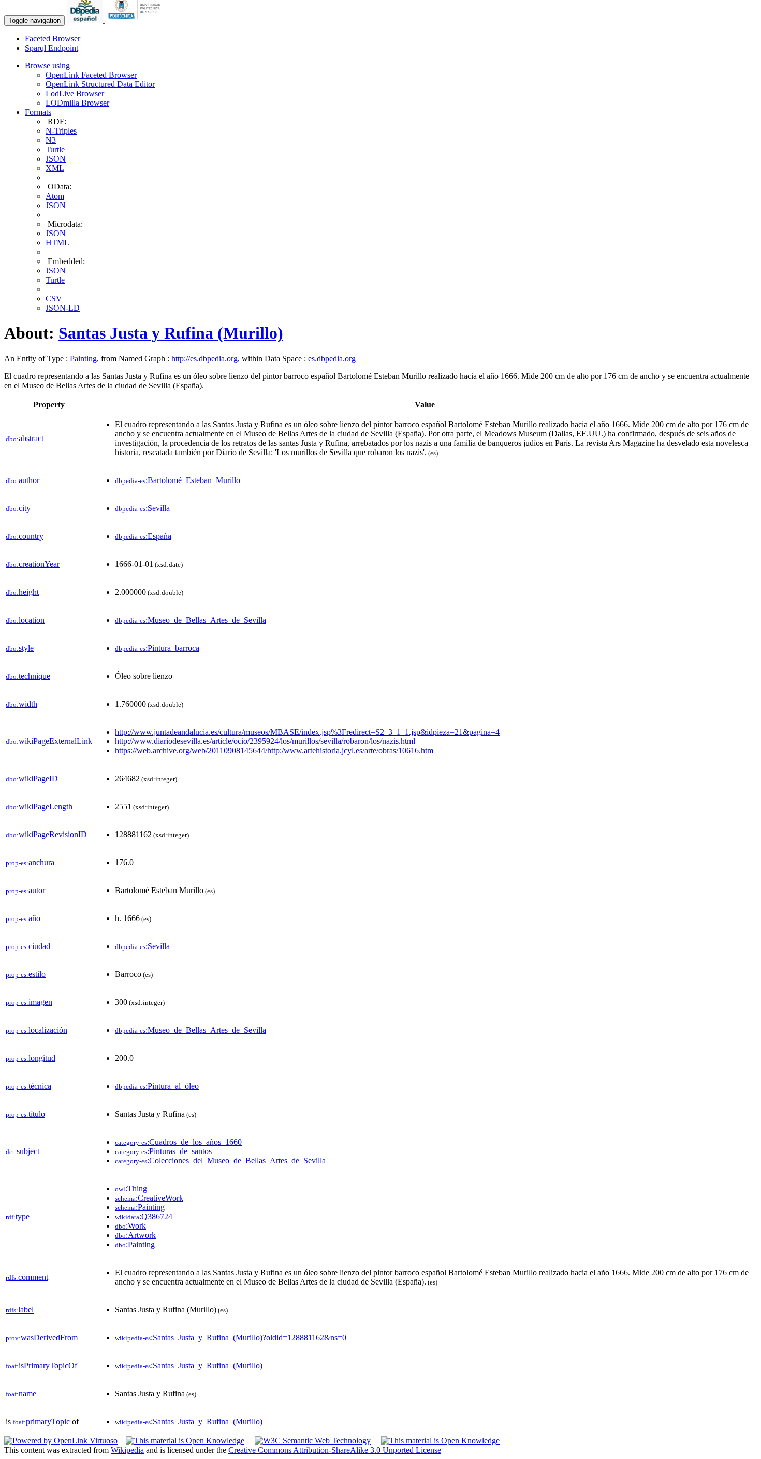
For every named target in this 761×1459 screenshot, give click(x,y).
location (25, 620)
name (21, 1393)
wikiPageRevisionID (46, 834)
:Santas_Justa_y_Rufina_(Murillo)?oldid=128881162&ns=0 (230, 1337)
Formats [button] (38, 112)
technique (28, 676)
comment (27, 1277)
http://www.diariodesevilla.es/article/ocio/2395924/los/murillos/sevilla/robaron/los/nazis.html (265, 741)
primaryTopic (41, 1421)
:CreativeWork (149, 1197)
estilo (26, 974)
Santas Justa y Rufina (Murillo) (170, 333)
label (20, 1309)
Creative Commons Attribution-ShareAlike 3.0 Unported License (334, 1450)
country (24, 536)
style (20, 648)
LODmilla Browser (77, 102)
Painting (83, 358)
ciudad (28, 946)
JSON (56, 158)
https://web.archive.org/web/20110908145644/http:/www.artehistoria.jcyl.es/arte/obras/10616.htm (274, 750)
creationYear (33, 564)
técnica (28, 1086)
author (22, 480)
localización (36, 1030)
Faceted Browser (52, 38)
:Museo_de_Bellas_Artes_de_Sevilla (190, 620)
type (18, 1216)
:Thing (131, 1188)
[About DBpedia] (86, 20)
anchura (30, 862)
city (18, 508)
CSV (54, 298)
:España (143, 536)
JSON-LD (63, 307)
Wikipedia (127, 1450)
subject (22, 1151)
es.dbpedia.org (332, 358)
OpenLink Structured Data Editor (100, 84)
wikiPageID (32, 778)
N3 (51, 140)
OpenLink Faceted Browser (91, 74)
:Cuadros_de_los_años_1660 (178, 1141)
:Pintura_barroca (157, 648)
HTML (57, 242)
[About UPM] (136, 20)
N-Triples (61, 130)
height (22, 592)
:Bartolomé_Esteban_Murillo (177, 480)
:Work (130, 1225)
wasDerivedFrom (42, 1337)
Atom (55, 196)
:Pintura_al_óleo (157, 1086)
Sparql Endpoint (51, 47)
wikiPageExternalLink (49, 741)
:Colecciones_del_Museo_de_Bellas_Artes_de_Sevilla (220, 1160)
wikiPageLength (39, 806)
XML (55, 168)
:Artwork (135, 1235)
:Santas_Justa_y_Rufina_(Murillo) (188, 1365)
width (21, 703)
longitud (30, 1058)
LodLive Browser (75, 93)
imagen (29, 1002)
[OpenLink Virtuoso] (61, 1440)
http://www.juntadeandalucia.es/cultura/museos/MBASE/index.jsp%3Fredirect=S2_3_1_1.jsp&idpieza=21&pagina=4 (307, 731)
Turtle (55, 149)
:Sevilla (142, 508)
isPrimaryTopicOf (41, 1365)
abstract (24, 438)
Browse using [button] (47, 65)
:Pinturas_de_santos (163, 1151)
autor (25, 890)
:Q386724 (143, 1216)
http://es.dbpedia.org (204, 358)
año (23, 918)
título (25, 1114)
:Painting (140, 1207)
